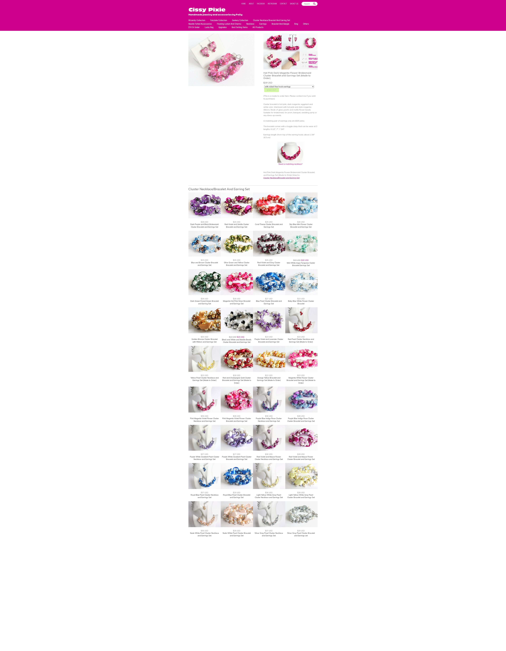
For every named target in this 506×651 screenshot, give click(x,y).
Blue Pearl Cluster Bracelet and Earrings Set (269, 302)
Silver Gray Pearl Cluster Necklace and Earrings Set (269, 534)
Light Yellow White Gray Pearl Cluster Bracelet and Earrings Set (301, 496)
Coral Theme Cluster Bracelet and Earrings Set (269, 225)
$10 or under (194, 27)
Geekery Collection (240, 20)
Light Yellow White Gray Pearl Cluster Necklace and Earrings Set (269, 496)
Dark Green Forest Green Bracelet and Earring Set (204, 302)
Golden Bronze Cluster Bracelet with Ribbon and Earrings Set (205, 340)
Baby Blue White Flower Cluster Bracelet (301, 302)
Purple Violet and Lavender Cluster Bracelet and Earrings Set (269, 340)
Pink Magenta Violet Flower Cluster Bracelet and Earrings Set (236, 419)
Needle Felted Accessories (200, 24)
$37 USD (204, 454)
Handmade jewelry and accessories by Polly (215, 14)
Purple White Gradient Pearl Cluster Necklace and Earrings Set (204, 458)
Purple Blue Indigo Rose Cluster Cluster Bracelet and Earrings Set (301, 419)
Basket (294, 4)
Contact (283, 4)
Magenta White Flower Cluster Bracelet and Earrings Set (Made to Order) (301, 380)
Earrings (263, 24)
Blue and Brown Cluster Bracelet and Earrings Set (204, 264)
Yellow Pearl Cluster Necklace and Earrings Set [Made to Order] (205, 379)
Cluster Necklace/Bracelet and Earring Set (271, 20)
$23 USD (204, 260)
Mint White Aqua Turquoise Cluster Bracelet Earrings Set (301, 264)
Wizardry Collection (196, 20)
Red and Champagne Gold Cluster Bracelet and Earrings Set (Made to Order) (236, 380)
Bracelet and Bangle (280, 24)
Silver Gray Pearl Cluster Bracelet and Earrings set (301, 534)
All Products (258, 27)
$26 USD (301, 222)
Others (306, 24)
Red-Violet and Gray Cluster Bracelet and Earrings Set (268, 264)
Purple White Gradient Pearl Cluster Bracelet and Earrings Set (236, 458)
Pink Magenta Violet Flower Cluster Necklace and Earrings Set (204, 419)
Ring (296, 24)
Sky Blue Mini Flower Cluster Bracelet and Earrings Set (301, 225)
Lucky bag (209, 27)
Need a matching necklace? (290, 164)
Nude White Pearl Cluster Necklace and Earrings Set (204, 534)
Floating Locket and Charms (229, 24)
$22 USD (269, 375)
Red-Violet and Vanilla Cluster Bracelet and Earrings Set (237, 225)
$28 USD (204, 222)
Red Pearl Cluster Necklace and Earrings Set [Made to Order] (301, 340)
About (251, 4)
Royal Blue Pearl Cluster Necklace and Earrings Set (204, 496)
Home (243, 4)
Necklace (250, 24)
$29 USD (236, 492)
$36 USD (204, 416)
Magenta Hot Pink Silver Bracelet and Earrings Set (236, 302)
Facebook (261, 4)
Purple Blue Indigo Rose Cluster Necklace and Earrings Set (269, 419)
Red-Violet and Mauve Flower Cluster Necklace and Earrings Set (269, 458)
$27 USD (269, 299)
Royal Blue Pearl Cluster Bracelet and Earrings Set (236, 496)
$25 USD (236, 222)
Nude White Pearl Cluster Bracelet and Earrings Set (237, 534)
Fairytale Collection (218, 20)
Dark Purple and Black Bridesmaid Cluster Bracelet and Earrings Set (204, 225)
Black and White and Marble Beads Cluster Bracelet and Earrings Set (236, 341)
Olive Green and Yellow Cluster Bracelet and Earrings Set (236, 264)
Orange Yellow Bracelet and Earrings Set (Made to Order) (269, 379)
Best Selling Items (240, 27)
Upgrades (222, 27)
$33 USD (301, 337)
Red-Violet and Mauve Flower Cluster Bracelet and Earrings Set (301, 458)
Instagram (272, 4)
